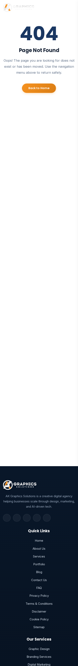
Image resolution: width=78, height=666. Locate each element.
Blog (39, 572)
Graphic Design (39, 649)
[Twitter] (17, 518)
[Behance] (47, 518)
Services (39, 556)
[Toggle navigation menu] (71, 7)
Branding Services (39, 657)
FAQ (39, 588)
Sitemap (39, 627)
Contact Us (39, 580)
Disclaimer (39, 611)
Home (39, 540)
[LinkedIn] (37, 518)
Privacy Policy (39, 596)
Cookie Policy (39, 619)
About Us (39, 548)
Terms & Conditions (39, 604)
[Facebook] (7, 518)
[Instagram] (27, 518)
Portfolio (39, 564)
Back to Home (39, 88)
